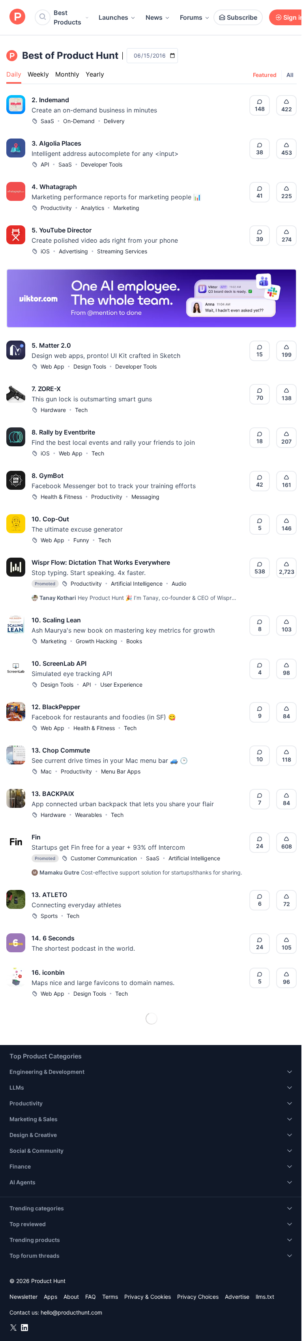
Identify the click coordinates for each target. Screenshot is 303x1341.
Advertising (73, 251)
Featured (265, 74)
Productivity (56, 207)
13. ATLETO (49, 895)
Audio (179, 583)
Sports (49, 915)
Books (134, 641)
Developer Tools (101, 164)
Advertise (237, 1296)
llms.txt (265, 1296)
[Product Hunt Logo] (17, 17)
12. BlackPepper (56, 707)
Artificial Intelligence (137, 583)
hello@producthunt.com (71, 1312)
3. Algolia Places (56, 143)
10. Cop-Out (50, 519)
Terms (110, 1296)
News (154, 17)
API (45, 164)
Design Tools (89, 366)
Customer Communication (104, 858)
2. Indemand (50, 100)
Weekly (38, 74)
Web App (52, 366)
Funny (81, 540)
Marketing (126, 207)
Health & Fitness (61, 496)
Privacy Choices (198, 1296)
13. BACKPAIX (53, 794)
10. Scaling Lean (56, 620)
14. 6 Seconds (53, 938)
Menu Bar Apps (120, 771)
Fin (36, 837)
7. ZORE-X (46, 389)
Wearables (88, 814)
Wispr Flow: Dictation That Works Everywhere (101, 562)
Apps (50, 1296)
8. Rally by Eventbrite (63, 432)
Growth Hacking (96, 641)
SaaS (47, 121)
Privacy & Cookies (147, 1296)
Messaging (145, 496)
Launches (113, 17)
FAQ (90, 1296)
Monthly (67, 74)
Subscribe (242, 17)
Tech (81, 409)
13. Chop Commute (61, 750)
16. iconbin (48, 972)
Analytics (92, 207)
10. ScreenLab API (59, 663)
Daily (13, 74)
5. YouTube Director (62, 230)
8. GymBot (48, 475)
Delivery (114, 121)
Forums (191, 17)
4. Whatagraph (54, 187)
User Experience (121, 684)
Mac (46, 771)
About (71, 1296)
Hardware (53, 409)
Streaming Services (122, 251)
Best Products (67, 17)
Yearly (95, 74)
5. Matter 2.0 (51, 345)
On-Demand (79, 121)
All (290, 74)
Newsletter (23, 1296)
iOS (45, 251)
